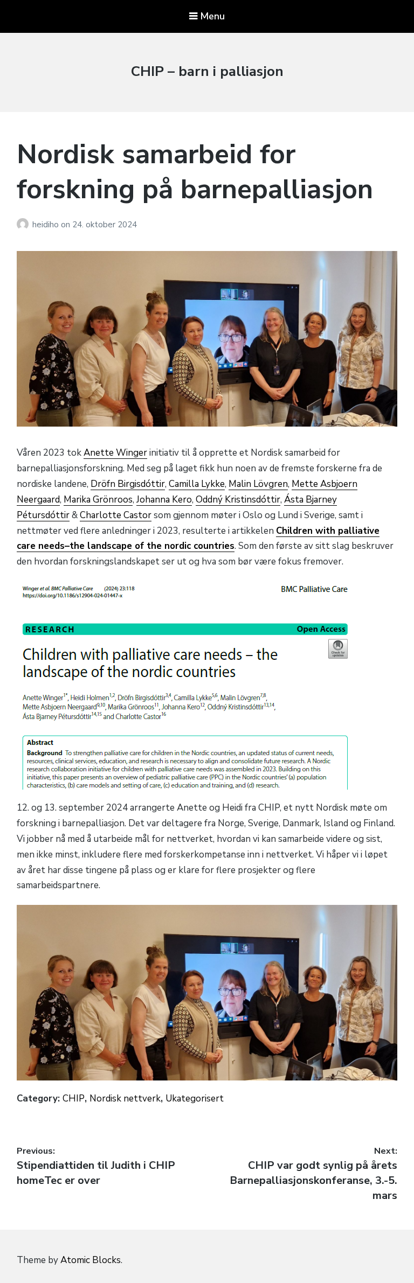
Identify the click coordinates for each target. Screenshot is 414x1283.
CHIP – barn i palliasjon (207, 71)
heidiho (46, 224)
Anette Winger (115, 453)
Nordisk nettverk (125, 1098)
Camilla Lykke (197, 484)
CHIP (74, 1098)
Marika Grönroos (98, 499)
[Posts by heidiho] (24, 224)
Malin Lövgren (258, 484)
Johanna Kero (164, 499)
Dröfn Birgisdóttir (128, 484)
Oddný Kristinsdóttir (238, 499)
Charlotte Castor (115, 515)
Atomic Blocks (90, 1260)
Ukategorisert (194, 1098)
